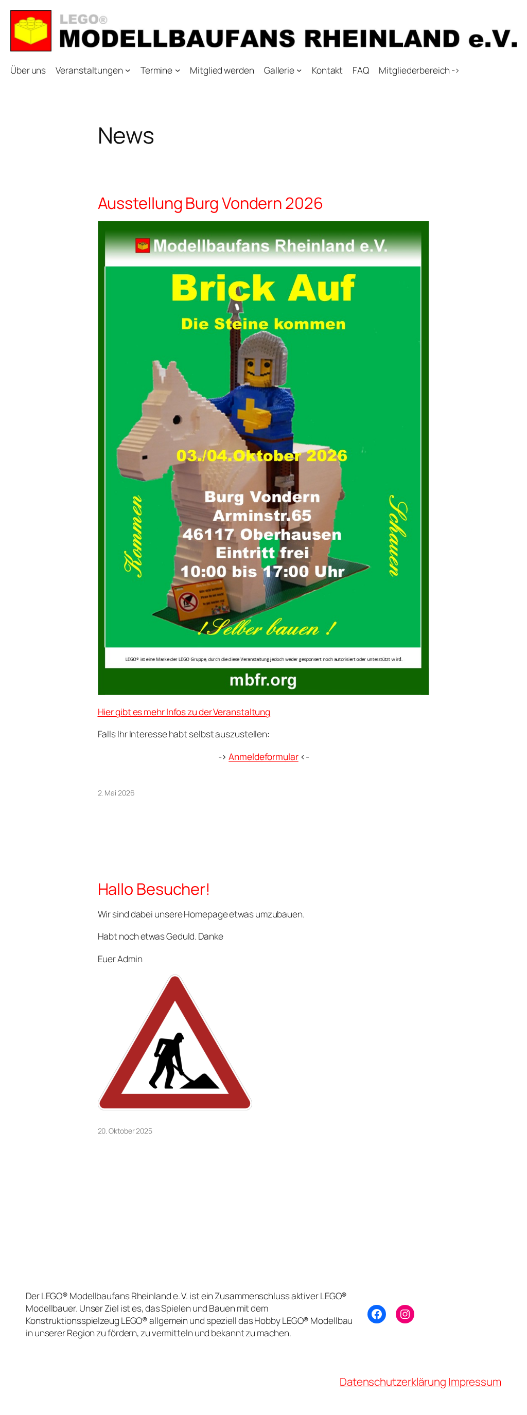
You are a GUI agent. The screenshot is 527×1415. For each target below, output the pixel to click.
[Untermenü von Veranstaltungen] (127, 70)
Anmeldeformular (263, 756)
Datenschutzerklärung (393, 1381)
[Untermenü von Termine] (177, 70)
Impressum (474, 1381)
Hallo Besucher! (154, 889)
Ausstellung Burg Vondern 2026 (210, 203)
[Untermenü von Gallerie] (299, 70)
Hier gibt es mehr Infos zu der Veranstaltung (184, 711)
